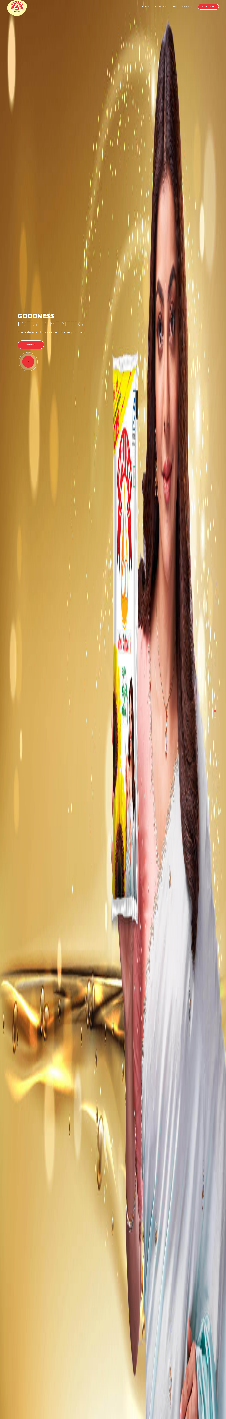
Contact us (186, 7)
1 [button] (215, 711)
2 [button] (215, 714)
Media (174, 7)
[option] (113, 709)
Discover (30, 345)
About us (146, 7)
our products (161, 7)
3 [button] (215, 718)
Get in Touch (208, 7)
